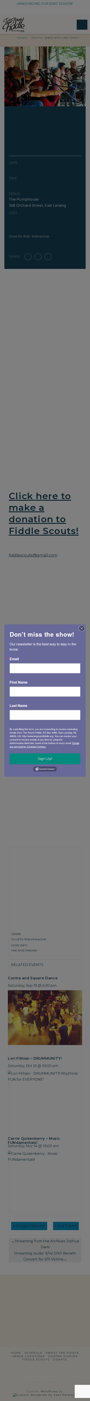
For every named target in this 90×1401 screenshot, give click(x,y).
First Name (19, 682)
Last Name (18, 705)
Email (14, 658)
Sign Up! (45, 758)
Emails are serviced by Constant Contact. (44, 744)
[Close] (81, 628)
